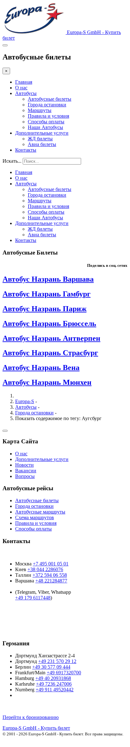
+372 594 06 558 (49, 575)
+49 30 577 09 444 (51, 667)
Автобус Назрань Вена (41, 367)
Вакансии (25, 470)
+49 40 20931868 (53, 678)
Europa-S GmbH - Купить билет (36, 728)
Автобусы (26, 93)
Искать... (12, 161)
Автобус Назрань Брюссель (49, 323)
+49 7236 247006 (54, 684)
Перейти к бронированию (31, 717)
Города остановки (47, 104)
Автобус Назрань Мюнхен (47, 382)
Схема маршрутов (34, 517)
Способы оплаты (46, 121)
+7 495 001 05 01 (50, 563)
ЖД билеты (40, 138)
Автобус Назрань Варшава (48, 279)
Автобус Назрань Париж (44, 309)
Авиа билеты (42, 144)
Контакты (25, 150)
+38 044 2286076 (45, 569)
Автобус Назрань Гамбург (47, 294)
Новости (24, 465)
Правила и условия (48, 116)
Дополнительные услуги (41, 133)
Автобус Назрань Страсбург (50, 353)
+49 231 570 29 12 (57, 661)
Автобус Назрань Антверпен (51, 338)
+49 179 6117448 (32, 597)
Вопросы (25, 476)
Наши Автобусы (45, 127)
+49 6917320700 (64, 672)
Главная (23, 82)
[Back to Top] (5, 431)
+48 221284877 (51, 580)
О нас (21, 87)
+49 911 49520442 (55, 689)
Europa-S (24, 401)
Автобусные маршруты (40, 511)
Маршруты (39, 110)
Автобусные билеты (49, 99)
